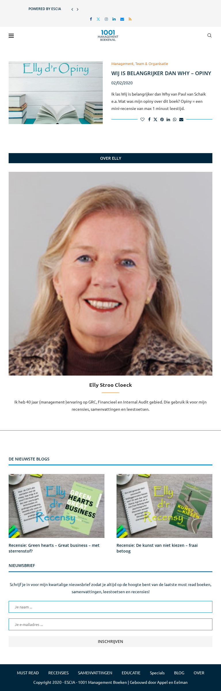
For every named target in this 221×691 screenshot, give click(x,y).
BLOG (179, 672)
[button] (72, 9)
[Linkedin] (114, 18)
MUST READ (28, 672)
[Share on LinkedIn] (168, 119)
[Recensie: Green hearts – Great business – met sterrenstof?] (56, 506)
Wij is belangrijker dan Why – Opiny (161, 73)
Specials (157, 672)
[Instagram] (106, 18)
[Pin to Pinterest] (162, 119)
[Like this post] (142, 119)
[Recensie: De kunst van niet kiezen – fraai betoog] (164, 506)
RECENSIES (58, 672)
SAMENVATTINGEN (95, 672)
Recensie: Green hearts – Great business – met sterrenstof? (54, 548)
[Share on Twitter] (155, 119)
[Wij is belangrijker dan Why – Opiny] (56, 92)
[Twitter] (98, 18)
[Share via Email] (181, 119)
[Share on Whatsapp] (174, 119)
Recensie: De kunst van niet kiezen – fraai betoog (157, 548)
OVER (199, 672)
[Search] (209, 35)
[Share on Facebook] (149, 119)
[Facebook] (91, 18)
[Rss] (130, 18)
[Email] (122, 18)
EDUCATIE (131, 672)
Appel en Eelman (172, 682)
